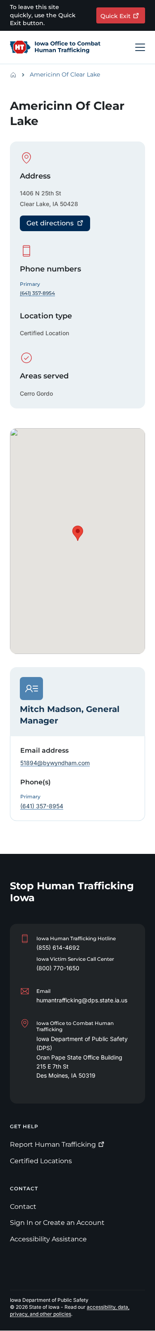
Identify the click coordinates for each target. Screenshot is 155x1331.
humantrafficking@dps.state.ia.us (81, 1000)
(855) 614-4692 (58, 947)
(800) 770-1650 (57, 968)
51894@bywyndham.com (55, 762)
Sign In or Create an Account (57, 1223)
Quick (115, 16)
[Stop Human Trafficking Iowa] (55, 47)
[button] (77, 533)
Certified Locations (41, 1161)
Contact (23, 1206)
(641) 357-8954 (41, 805)
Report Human (53, 1144)
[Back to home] (15, 75)
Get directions (50, 223)
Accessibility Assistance (48, 1239)
